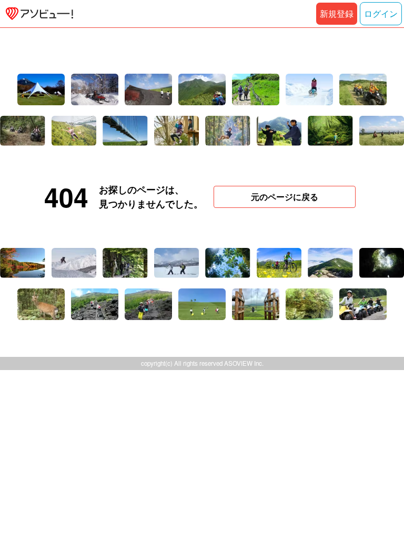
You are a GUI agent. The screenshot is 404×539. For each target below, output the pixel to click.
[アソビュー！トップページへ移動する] (37, 13)
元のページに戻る (284, 197)
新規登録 (337, 13)
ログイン (381, 13)
